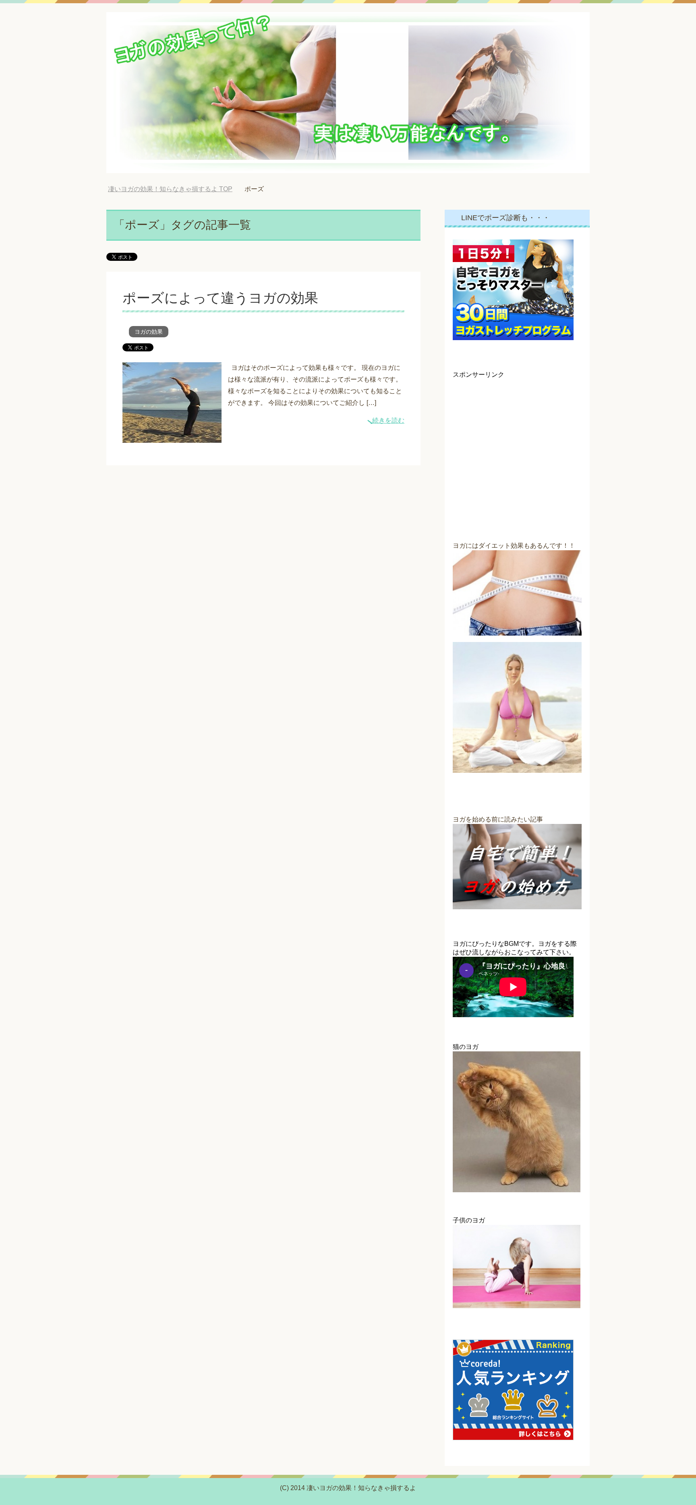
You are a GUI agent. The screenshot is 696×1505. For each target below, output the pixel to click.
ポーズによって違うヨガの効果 (220, 298)
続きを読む (388, 420)
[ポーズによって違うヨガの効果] (172, 436)
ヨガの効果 (149, 331)
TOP (176, 189)
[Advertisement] (520, 435)
